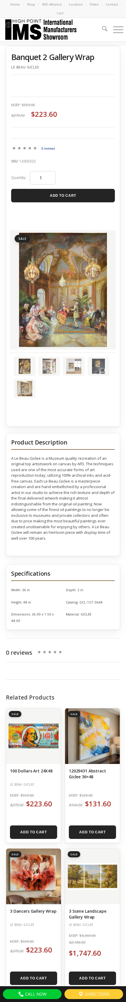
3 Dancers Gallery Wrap (33, 911)
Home (15, 4)
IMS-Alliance (52, 4)
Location (76, 4)
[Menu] (115, 29)
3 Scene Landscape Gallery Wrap (87, 914)
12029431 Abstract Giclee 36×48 (87, 773)
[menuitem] (15, 4)
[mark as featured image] (24, 366)
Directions (97, 994)
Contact (112, 4)
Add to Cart (63, 196)
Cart (60, 13)
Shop (31, 4)
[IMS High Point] (51, 29)
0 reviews (48, 149)
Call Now (35, 994)
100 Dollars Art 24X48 (31, 771)
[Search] (102, 29)
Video (94, 4)
